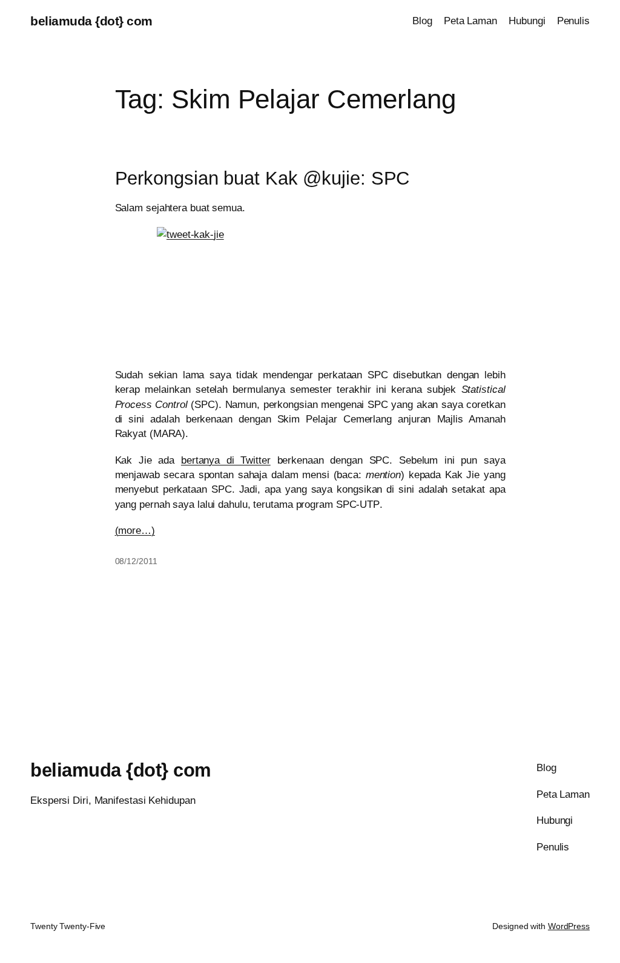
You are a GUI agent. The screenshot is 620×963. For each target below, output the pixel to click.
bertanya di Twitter (226, 460)
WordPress (569, 926)
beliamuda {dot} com (91, 21)
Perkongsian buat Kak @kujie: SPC (262, 178)
